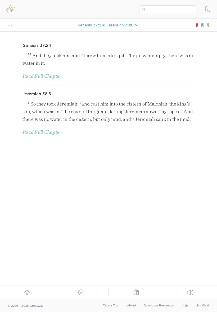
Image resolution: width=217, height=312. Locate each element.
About (131, 305)
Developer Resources (159, 305)
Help (185, 305)
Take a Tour (111, 305)
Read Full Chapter (41, 76)
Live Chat (202, 305)
